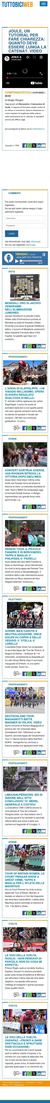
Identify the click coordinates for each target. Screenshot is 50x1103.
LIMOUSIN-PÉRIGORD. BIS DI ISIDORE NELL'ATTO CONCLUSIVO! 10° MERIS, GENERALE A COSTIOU (23, 799)
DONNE (12, 438)
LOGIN (11, 233)
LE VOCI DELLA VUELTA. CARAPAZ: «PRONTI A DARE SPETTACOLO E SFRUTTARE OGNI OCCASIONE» (23, 1042)
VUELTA (12, 923)
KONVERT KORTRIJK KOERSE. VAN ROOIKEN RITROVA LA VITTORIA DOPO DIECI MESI (25, 473)
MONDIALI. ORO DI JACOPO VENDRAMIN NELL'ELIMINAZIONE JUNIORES (23, 307)
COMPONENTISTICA (18, 92)
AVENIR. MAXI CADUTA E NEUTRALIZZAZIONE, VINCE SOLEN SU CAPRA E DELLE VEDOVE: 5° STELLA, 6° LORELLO (23, 637)
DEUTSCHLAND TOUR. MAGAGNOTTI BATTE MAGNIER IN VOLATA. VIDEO (23, 719)
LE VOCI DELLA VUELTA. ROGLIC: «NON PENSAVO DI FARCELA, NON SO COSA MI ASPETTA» (23, 960)
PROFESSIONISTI (17, 356)
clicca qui (35, 241)
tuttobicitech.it (38, 129)
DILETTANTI (15, 599)
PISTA (11, 271)
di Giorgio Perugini (14, 100)
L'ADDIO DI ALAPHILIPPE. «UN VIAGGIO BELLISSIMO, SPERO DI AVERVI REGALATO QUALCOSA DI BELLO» (25, 393)
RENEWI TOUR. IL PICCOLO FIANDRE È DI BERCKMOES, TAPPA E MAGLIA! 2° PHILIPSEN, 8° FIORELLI (23, 553)
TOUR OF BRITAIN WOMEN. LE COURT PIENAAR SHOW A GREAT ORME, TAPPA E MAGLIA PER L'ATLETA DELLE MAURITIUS (24, 879)
